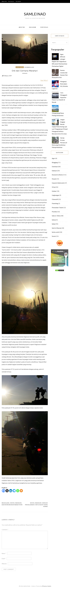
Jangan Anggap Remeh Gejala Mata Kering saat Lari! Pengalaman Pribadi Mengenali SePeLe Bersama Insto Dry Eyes (60, 127)
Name (4, 553)
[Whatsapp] (17, 490)
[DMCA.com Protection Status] (59, 271)
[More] (21, 490)
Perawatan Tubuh (57, 207)
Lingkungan (55, 195)
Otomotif (55, 199)
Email (4, 558)
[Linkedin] (10, 490)
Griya (53, 187)
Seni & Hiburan (56, 228)
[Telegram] (14, 490)
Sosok (54, 236)
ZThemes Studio (46, 586)
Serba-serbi (19, 67)
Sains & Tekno (56, 216)
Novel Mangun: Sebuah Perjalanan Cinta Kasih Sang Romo (36, 504)
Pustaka (54, 211)
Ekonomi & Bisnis (57, 175)
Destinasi (55, 166)
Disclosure (11, 1)
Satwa (54, 220)
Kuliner (54, 191)
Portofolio (18, 1)
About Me (4, 1)
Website (4, 563)
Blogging (55, 162)
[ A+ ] (42, 80)
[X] (7, 490)
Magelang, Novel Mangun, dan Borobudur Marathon (12, 503)
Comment (5, 529)
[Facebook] (3, 490)
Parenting (55, 203)
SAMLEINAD (35, 14)
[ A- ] (46, 80)
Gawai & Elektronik (58, 183)
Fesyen (54, 179)
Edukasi (54, 170)
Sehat (53, 224)
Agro (53, 158)
